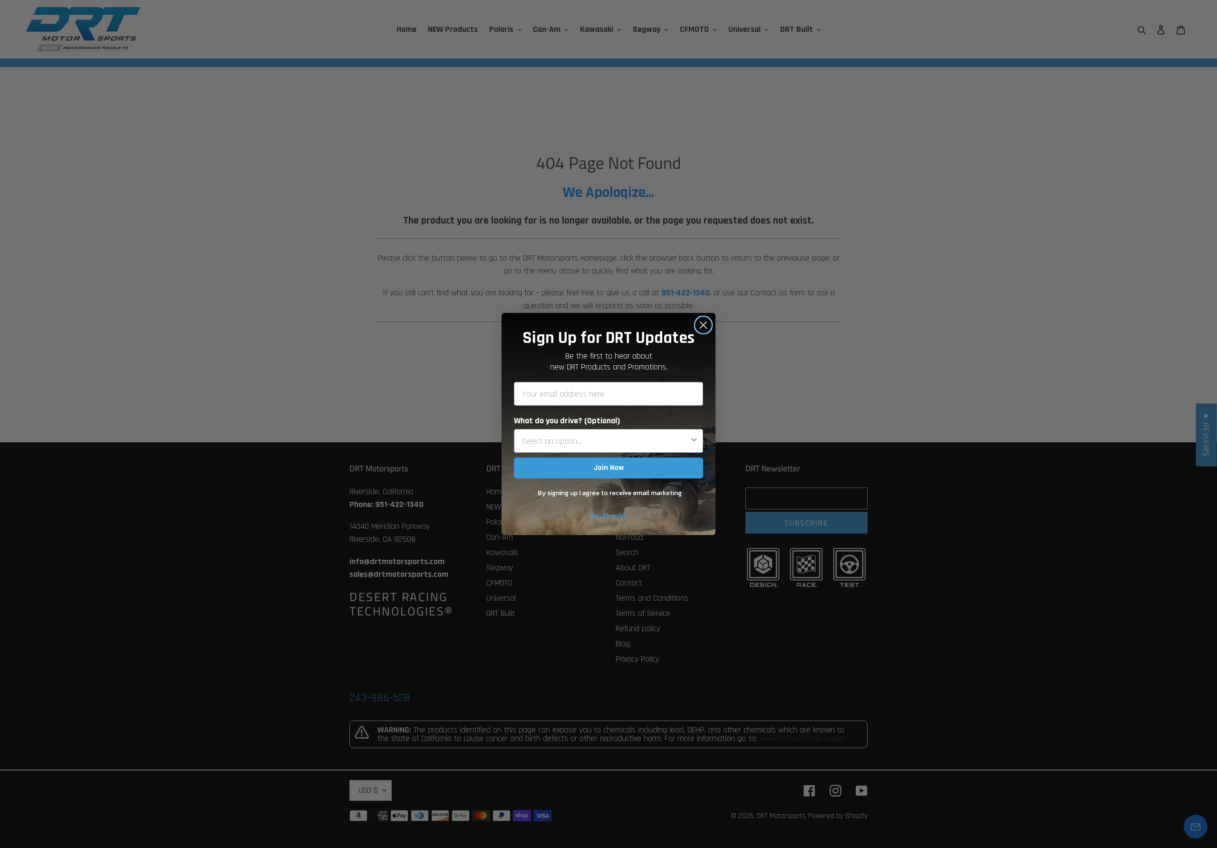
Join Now (608, 468)
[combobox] (605, 440)
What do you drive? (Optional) (567, 420)
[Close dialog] (703, 325)
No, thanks (608, 516)
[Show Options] (694, 440)
